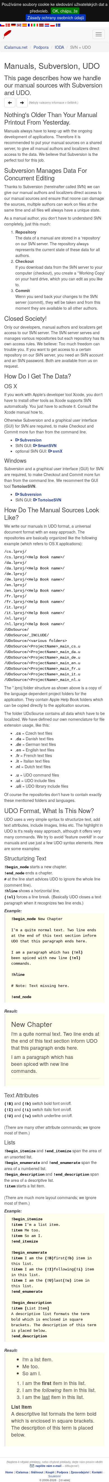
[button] (9, 102)
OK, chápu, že (65, 11)
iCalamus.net (15, 47)
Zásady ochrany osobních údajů (55, 17)
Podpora (41, 47)
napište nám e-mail (48, 1466)
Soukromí (54, 1476)
